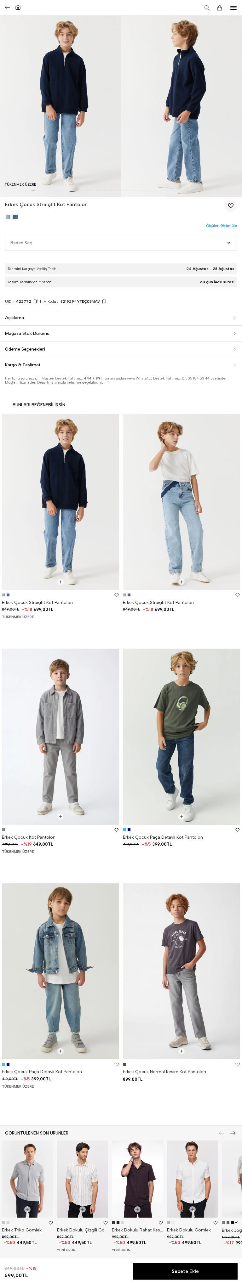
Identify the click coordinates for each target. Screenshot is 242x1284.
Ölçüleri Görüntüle (221, 226)
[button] (232, 1133)
